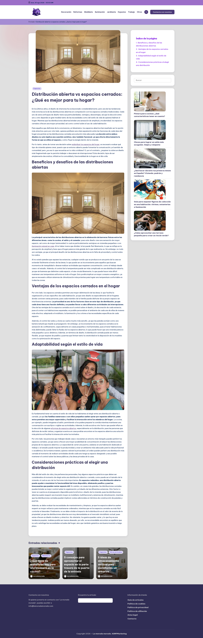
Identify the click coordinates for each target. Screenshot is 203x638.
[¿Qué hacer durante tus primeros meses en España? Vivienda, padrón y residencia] (150, 158)
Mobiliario (46, 555)
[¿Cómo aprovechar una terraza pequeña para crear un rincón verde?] (150, 221)
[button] (162, 12)
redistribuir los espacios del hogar (85, 144)
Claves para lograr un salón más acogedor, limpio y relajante (149, 143)
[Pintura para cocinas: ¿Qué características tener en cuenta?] (150, 101)
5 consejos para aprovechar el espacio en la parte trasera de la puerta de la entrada (76, 564)
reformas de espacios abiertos (63, 428)
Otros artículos (116, 552)
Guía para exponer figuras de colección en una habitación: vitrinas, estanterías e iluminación (152, 204)
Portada (31, 22)
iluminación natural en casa (43, 246)
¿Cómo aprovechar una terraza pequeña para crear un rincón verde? (151, 234)
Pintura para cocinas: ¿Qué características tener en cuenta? (149, 115)
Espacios (37, 88)
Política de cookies (136, 604)
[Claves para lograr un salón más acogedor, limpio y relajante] (150, 130)
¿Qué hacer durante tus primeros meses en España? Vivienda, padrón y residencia (152, 173)
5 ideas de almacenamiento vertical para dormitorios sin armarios (108, 564)
